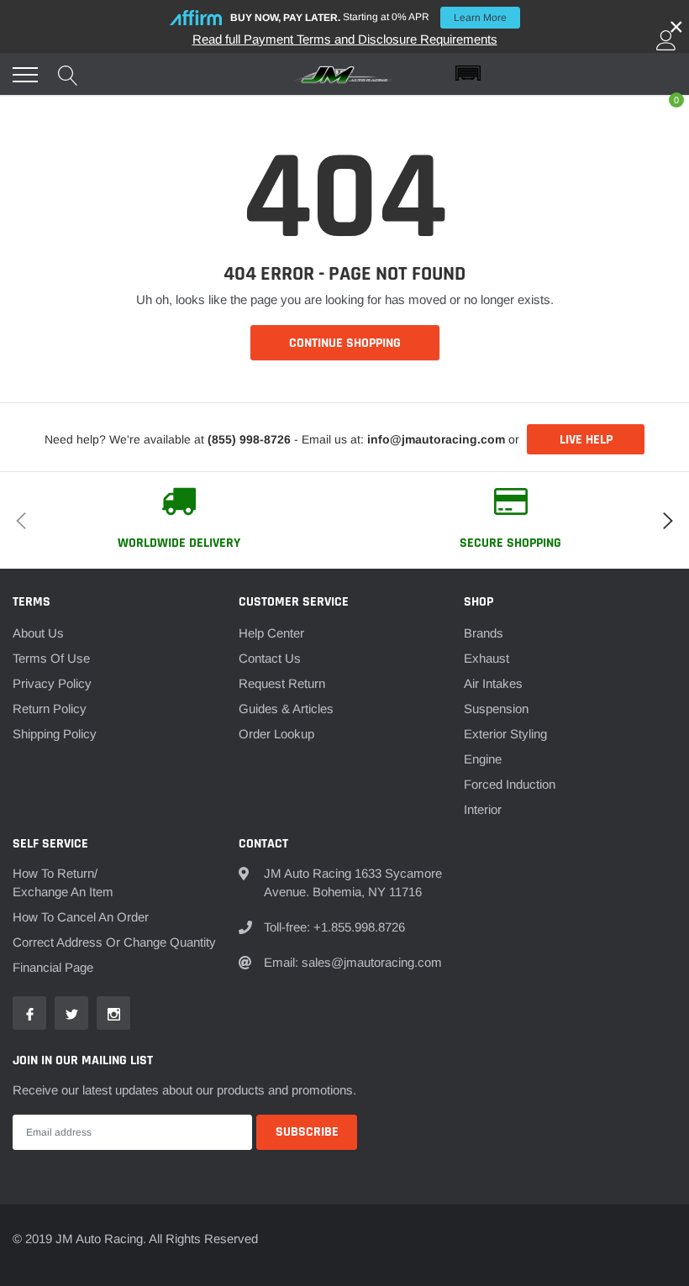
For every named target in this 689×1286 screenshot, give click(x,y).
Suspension (496, 708)
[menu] (25, 74)
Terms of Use (51, 658)
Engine (483, 759)
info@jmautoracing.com (436, 439)
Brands (483, 633)
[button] (565, 74)
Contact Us (270, 658)
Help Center (271, 633)
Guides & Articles (286, 708)
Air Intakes (493, 683)
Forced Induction (509, 784)
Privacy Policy (52, 683)
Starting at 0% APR (368, 17)
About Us (38, 633)
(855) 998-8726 (249, 439)
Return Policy (50, 708)
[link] (29, 1013)
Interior (483, 809)
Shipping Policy (55, 734)
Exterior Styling (505, 734)
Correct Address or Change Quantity (114, 942)
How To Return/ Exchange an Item (63, 882)
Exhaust (486, 658)
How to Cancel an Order (81, 917)
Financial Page (53, 967)
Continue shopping (345, 343)
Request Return (282, 683)
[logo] (344, 75)
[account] (666, 40)
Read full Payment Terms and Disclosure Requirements (344, 39)
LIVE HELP (586, 440)
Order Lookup (276, 734)
